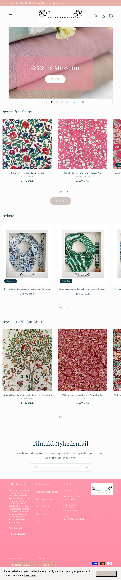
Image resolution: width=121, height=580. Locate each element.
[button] (10, 16)
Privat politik (43, 513)
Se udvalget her (38, 79)
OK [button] (106, 573)
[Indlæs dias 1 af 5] (46, 101)
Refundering (43, 506)
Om (38, 521)
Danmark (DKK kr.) (21, 564)
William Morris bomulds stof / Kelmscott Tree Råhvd (27, 395)
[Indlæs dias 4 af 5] (61, 101)
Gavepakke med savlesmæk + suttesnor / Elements (83, 289)
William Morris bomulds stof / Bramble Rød (82, 395)
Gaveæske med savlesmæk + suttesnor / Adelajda (27, 289)
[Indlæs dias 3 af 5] (56, 101)
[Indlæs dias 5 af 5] (67, 101)
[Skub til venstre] (53, 192)
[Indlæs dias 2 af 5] (51, 101)
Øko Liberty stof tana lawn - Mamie (27, 173)
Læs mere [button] (30, 575)
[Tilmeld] (87, 467)
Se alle (60, 200)
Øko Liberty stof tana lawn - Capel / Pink (82, 173)
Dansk (46, 564)
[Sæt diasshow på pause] (82, 102)
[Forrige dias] (39, 102)
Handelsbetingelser (47, 491)
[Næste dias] (75, 102)
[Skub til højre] (67, 192)
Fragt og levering (45, 499)
